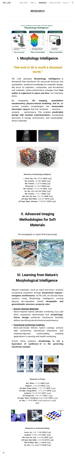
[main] (37, 11)
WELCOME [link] (23, 3)
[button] (72, 2)
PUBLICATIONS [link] (55, 3)
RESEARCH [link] (43, 3)
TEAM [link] (32, 3)
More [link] (65, 3)
